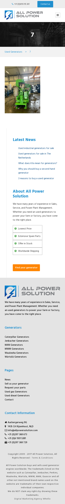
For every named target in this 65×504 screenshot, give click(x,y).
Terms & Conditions (42, 458)
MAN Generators (14, 345)
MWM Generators (14, 349)
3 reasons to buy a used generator (36, 178)
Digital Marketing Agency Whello (32, 499)
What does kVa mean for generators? (37, 163)
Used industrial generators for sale (36, 148)
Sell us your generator (17, 384)
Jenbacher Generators (16, 341)
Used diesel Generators (17, 396)
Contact (9, 400)
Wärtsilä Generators (16, 357)
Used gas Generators (16, 392)
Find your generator (26, 268)
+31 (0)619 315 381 (22, 4)
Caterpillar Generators (17, 337)
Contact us (45, 4)
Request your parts (15, 388)
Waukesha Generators (16, 353)
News (7, 380)
